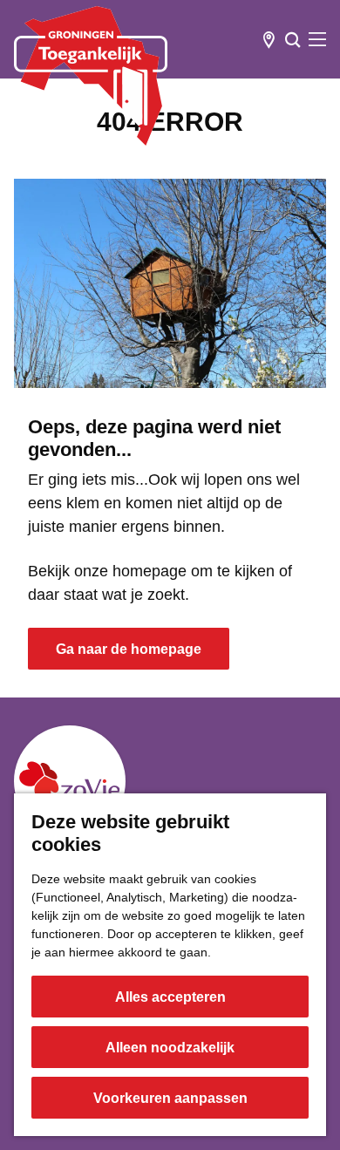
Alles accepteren (170, 997)
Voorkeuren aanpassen (170, 1098)
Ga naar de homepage (128, 649)
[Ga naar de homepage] (90, 76)
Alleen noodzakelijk (170, 1047)
